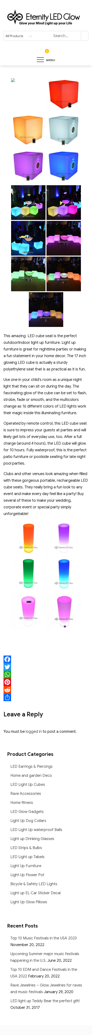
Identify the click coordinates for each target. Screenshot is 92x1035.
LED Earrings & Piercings (31, 766)
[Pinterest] (46, 682)
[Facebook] (46, 659)
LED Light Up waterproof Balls (36, 829)
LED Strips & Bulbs (26, 847)
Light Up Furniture (25, 866)
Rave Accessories (25, 793)
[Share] (46, 697)
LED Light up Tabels (27, 857)
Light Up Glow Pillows (28, 902)
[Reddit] (46, 690)
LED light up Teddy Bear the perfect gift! (45, 1001)
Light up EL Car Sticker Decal (35, 893)
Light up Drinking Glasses (32, 838)
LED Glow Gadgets (27, 811)
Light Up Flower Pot (27, 875)
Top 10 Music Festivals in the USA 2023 (43, 938)
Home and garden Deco (31, 775)
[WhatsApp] (46, 674)
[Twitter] (46, 667)
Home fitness (21, 802)
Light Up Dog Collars (28, 820)
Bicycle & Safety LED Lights (33, 884)
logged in (34, 731)
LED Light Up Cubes (27, 784)
